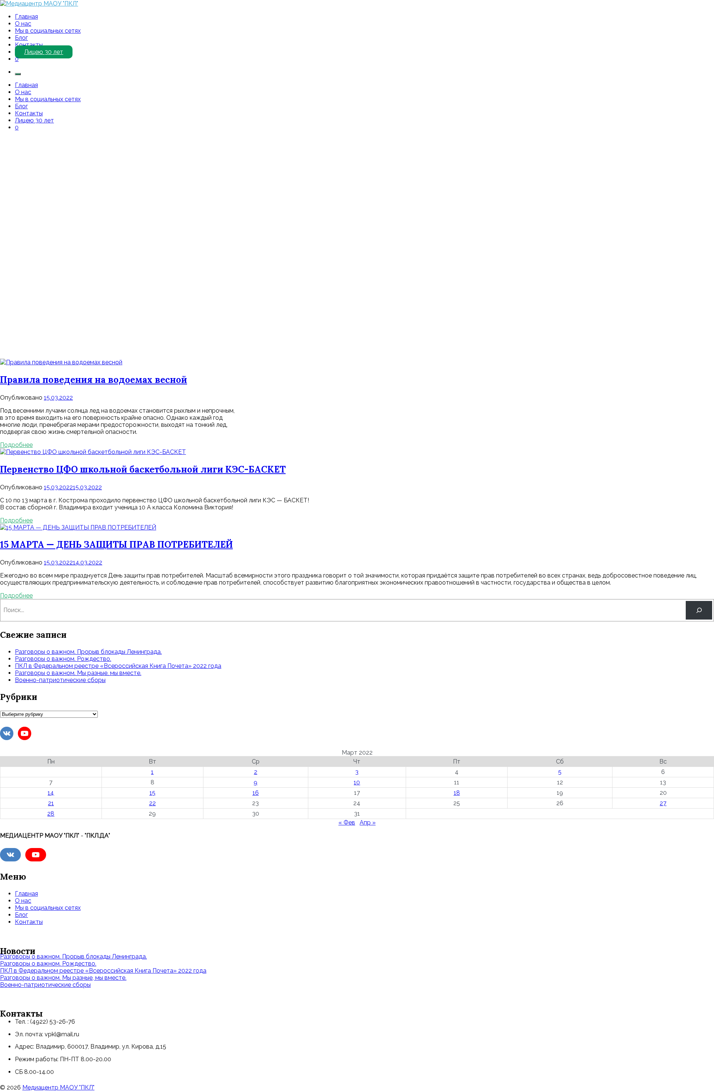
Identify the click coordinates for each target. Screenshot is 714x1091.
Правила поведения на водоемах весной (93, 379)
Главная (26, 16)
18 (457, 792)
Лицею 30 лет (43, 51)
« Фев (346, 822)
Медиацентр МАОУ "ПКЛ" (58, 1087)
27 (663, 803)
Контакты (29, 44)
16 (256, 792)
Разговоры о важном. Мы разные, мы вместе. (78, 672)
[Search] (699, 610)
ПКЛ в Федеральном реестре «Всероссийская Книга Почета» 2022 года (118, 665)
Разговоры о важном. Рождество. (63, 658)
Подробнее (16, 444)
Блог (21, 37)
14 (51, 792)
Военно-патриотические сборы (60, 680)
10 (357, 782)
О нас (23, 23)
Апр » (368, 822)
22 (152, 803)
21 (51, 803)
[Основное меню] (18, 74)
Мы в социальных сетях (48, 30)
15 (152, 792)
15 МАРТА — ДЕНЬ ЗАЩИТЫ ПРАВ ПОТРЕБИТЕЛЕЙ (116, 544)
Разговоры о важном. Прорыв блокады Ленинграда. (88, 651)
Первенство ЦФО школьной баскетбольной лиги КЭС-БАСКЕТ (143, 469)
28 (50, 813)
